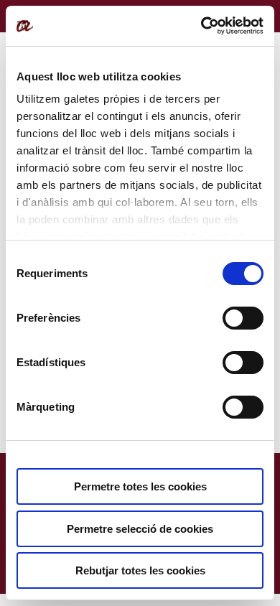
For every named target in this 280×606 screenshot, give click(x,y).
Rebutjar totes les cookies (140, 570)
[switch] (243, 318)
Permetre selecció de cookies (140, 529)
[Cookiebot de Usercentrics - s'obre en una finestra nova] (201, 26)
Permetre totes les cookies (140, 486)
